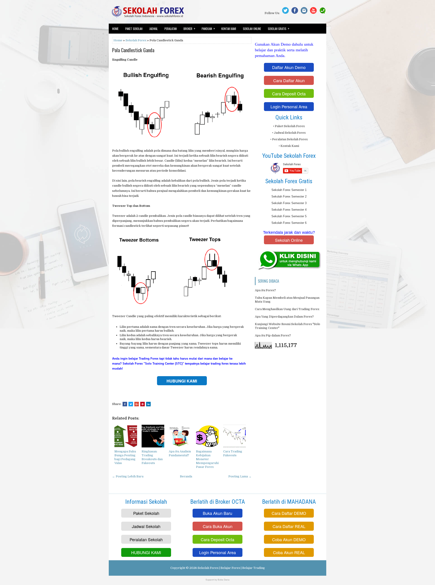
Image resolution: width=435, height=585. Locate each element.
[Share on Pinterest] (142, 404)
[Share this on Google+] (136, 404)
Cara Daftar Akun (289, 80)
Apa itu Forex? (265, 290)
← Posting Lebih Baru (127, 476)
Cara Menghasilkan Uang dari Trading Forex (287, 309)
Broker (189, 28)
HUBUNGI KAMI (146, 552)
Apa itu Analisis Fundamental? (180, 453)
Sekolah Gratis (278, 28)
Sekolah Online (252, 28)
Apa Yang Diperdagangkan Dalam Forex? (284, 316)
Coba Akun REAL (289, 552)
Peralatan (170, 28)
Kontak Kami (228, 28)
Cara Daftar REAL (289, 526)
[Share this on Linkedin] (148, 404)
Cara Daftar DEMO (289, 513)
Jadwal (153, 28)
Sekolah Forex (136, 40)
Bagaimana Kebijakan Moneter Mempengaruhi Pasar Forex (207, 459)
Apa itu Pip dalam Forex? (273, 335)
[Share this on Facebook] (125, 404)
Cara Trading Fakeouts (232, 453)
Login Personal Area (289, 106)
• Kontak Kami (289, 146)
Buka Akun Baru (217, 513)
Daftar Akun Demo (289, 67)
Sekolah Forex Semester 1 (289, 190)
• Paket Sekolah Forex (289, 126)
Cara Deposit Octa (289, 93)
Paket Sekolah (134, 28)
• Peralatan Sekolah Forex (289, 139)
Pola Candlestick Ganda (133, 50)
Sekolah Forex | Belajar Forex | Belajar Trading (231, 568)
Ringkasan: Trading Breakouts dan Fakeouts (152, 457)
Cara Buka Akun (217, 526)
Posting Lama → (239, 476)
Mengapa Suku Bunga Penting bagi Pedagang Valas (125, 457)
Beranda (186, 476)
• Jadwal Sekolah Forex (289, 132)
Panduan (208, 28)
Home (115, 28)
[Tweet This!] (130, 404)
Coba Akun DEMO (289, 539)
